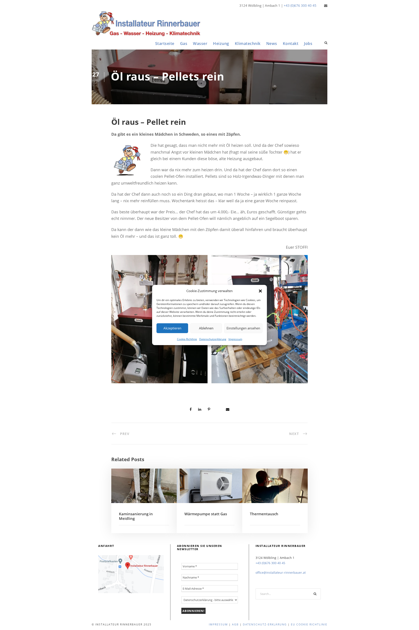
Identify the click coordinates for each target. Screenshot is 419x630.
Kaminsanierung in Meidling (136, 516)
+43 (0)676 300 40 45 (300, 5)
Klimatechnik (248, 43)
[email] (325, 5)
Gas (183, 43)
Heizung (221, 43)
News (271, 43)
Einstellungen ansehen (243, 328)
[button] (260, 291)
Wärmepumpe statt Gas (205, 513)
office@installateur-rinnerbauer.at (281, 572)
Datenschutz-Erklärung (265, 624)
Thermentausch (264, 513)
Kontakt (291, 43)
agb (235, 624)
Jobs (308, 43)
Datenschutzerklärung (212, 339)
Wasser (200, 43)
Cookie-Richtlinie (187, 339)
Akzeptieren (172, 328)
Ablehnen (206, 328)
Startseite (164, 43)
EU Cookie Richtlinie (309, 624)
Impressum (235, 339)
